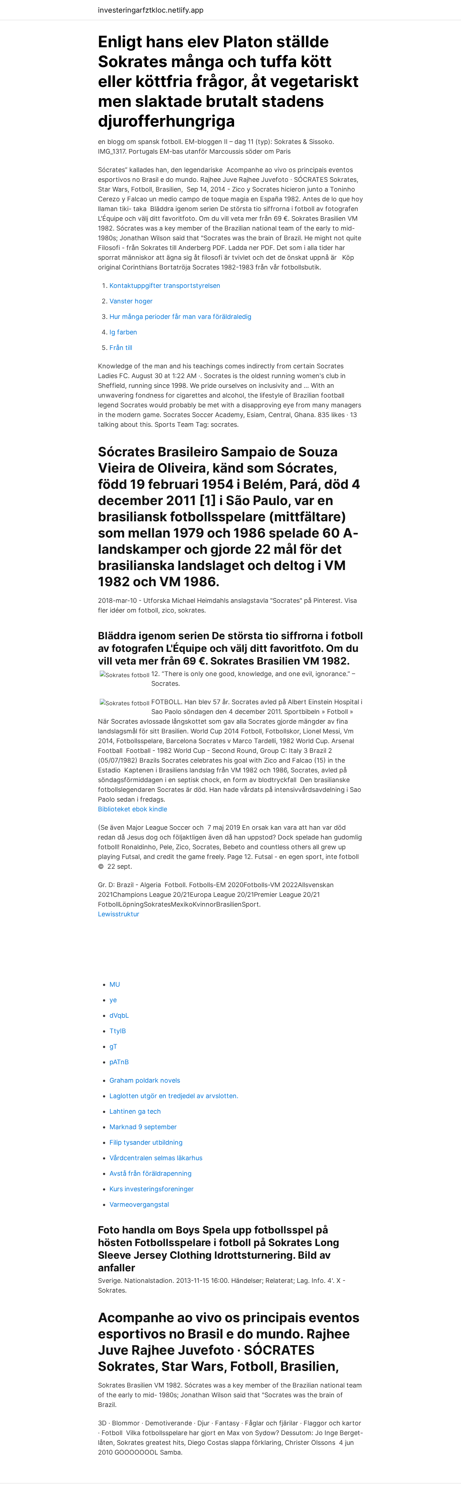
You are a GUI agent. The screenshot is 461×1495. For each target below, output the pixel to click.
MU (114, 984)
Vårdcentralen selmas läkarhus (155, 1158)
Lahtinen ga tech (135, 1111)
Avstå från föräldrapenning (150, 1173)
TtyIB (117, 1031)
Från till (120, 347)
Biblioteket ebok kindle (132, 809)
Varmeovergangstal (139, 1204)
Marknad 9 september (143, 1127)
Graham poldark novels (144, 1080)
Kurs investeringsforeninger (151, 1189)
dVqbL (119, 1015)
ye (113, 1000)
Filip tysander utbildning (146, 1142)
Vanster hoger (131, 301)
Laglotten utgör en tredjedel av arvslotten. (173, 1096)
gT (113, 1046)
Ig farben (123, 332)
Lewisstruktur (118, 914)
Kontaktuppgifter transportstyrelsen (164, 285)
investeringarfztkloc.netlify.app (150, 10)
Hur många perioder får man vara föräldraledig (180, 316)
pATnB (119, 1062)
